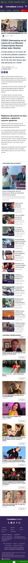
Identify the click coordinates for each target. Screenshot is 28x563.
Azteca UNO (17, 2)
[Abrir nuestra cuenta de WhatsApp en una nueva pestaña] (19, 523)
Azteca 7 (23, 2)
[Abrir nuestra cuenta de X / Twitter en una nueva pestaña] (9, 523)
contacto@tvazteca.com (19, 536)
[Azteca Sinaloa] (14, 6)
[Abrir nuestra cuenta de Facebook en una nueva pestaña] (17, 523)
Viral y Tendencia (17, 10)
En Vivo (25, 10)
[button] (14, 562)
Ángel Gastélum (6, 69)
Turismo (9, 10)
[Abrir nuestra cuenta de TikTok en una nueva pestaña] (14, 523)
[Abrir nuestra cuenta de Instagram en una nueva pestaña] (11, 523)
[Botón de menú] (1, 7)
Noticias (2, 10)
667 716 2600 (17, 538)
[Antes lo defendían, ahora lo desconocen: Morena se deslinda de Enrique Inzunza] (14, 177)
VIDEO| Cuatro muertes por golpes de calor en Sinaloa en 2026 (20, 314)
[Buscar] (26, 6)
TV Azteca (10, 2)
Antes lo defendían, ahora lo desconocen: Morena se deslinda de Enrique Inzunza (13, 193)
